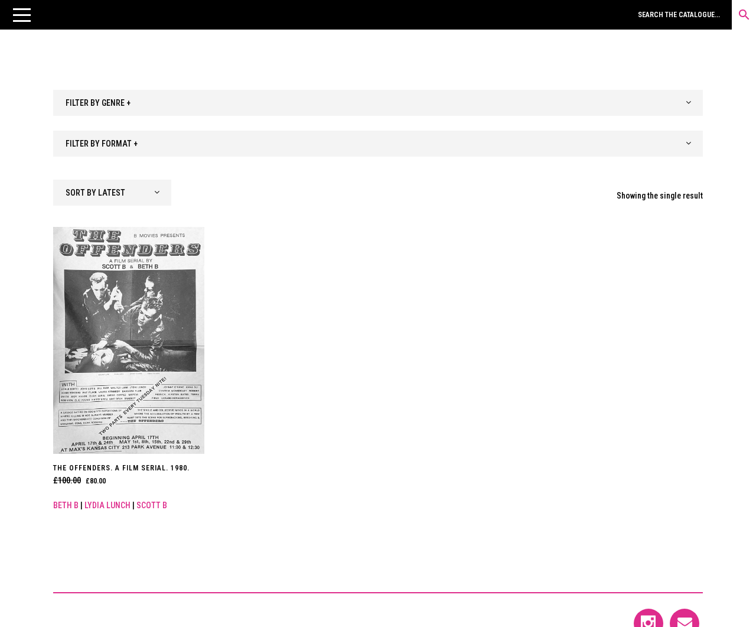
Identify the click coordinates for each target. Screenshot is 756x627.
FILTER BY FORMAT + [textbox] (102, 143)
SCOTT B (151, 505)
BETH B (66, 505)
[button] (22, 15)
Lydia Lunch (107, 505)
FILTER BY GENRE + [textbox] (98, 103)
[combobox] (378, 103)
